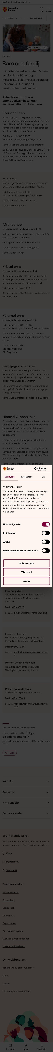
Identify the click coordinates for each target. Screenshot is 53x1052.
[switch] (46, 533)
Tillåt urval (26, 572)
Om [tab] (43, 477)
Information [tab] (26, 477)
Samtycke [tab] (9, 477)
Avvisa (26, 581)
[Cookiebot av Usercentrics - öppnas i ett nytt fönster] (38, 469)
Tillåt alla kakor (26, 563)
